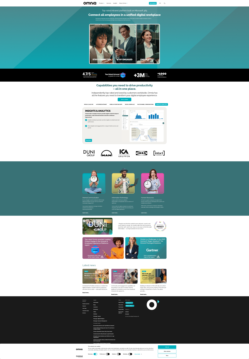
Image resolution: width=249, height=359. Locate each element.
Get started (153, 3)
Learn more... (85, 212)
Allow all (167, 347)
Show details (137, 354)
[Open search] (165, 3)
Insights (115, 3)
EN (160, 3)
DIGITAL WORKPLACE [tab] (130, 104)
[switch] (108, 354)
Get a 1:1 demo (124, 99)
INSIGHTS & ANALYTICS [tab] (161, 104)
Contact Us (128, 302)
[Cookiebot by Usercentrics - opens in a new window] (79, 356)
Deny (167, 355)
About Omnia (122, 3)
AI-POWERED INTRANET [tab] (101, 104)
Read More (88, 140)
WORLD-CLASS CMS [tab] (88, 104)
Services (109, 3)
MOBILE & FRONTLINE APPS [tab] (116, 104)
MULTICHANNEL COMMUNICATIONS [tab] (145, 104)
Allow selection (167, 351)
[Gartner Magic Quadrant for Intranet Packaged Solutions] (146, 248)
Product (101, 3)
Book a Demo (129, 305)
